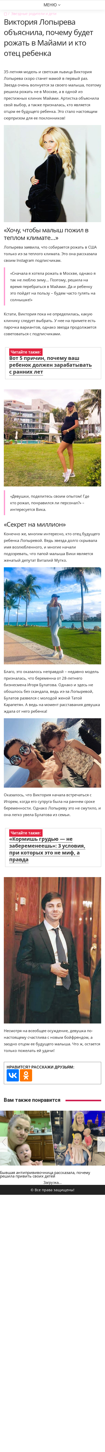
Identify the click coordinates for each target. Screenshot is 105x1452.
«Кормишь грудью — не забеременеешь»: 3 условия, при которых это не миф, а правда (47, 849)
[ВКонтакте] (13, 1075)
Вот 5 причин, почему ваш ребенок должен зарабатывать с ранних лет (50, 365)
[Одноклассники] (26, 1075)
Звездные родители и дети (33, 13)
